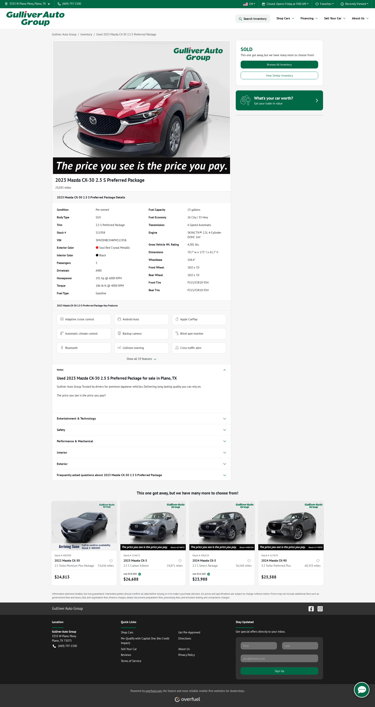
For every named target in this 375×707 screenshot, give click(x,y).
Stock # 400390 (62, 555)
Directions (184, 638)
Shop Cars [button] (283, 18)
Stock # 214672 (131, 555)
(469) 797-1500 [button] (71, 3)
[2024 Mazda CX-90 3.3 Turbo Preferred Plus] (291, 525)
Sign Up (279, 671)
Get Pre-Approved (189, 632)
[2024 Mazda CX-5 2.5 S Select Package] (222, 525)
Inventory (86, 34)
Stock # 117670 (269, 555)
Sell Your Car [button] (332, 18)
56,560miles (244, 565)
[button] (28, 4)
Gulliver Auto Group (64, 34)
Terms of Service (131, 661)
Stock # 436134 (200, 555)
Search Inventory (255, 19)
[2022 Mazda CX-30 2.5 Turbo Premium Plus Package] (84, 525)
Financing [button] (307, 18)
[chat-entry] (362, 690)
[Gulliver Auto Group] (35, 18)
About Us (184, 649)
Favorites (325, 4)
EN (251, 4)
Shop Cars (127, 632)
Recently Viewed (355, 4)
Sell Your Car (129, 649)
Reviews (126, 655)
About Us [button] (358, 18)
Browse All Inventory (279, 64)
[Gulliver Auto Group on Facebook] (309, 608)
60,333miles (313, 565)
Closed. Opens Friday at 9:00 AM (286, 4)
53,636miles (106, 565)
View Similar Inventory (279, 75)
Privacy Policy (186, 655)
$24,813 (62, 577)
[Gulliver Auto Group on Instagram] (318, 608)
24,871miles (175, 565)
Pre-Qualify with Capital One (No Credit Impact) (145, 641)
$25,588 (268, 577)
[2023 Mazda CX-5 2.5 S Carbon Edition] (153, 525)
